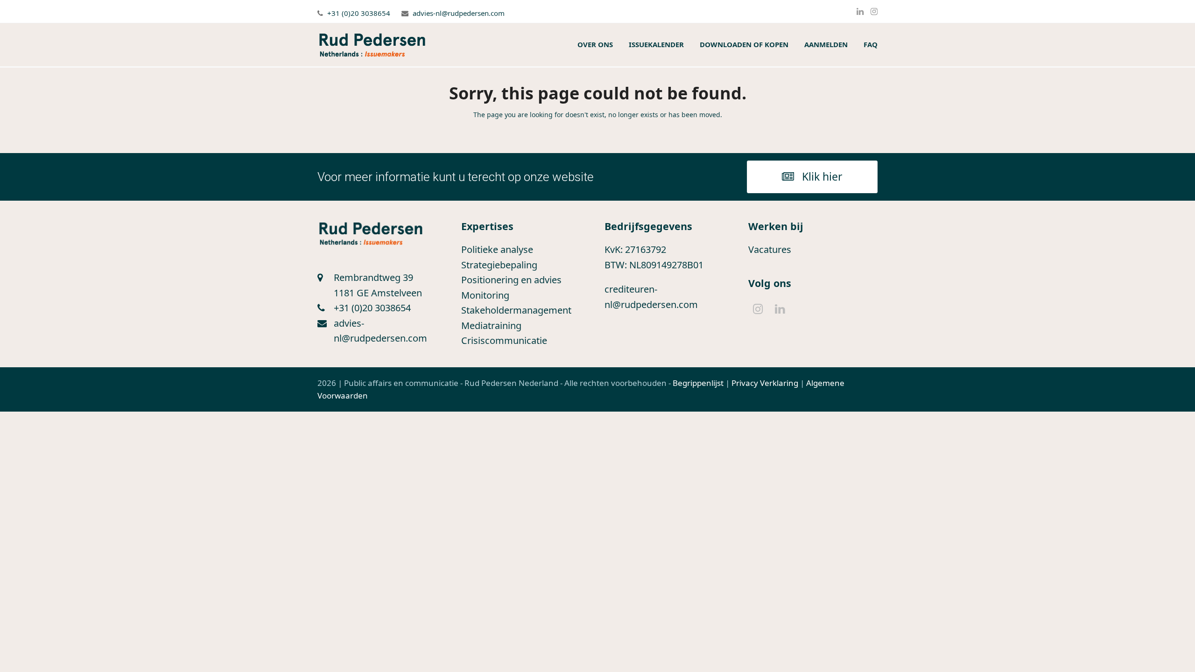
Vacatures (769, 249)
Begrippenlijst (698, 383)
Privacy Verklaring (764, 383)
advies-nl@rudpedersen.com (459, 13)
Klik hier (822, 176)
